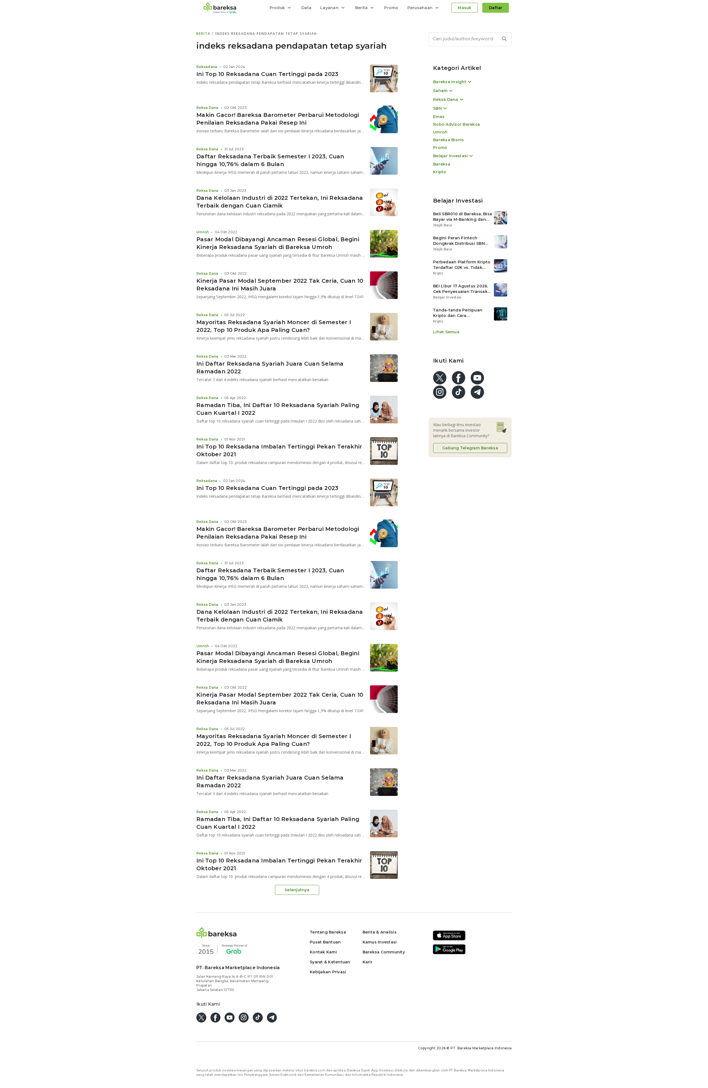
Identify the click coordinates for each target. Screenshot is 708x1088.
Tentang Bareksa (328, 932)
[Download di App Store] (449, 939)
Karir (368, 961)
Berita (204, 33)
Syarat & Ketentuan (330, 961)
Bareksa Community (384, 952)
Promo (391, 7)
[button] (216, 936)
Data (306, 7)
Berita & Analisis (380, 932)
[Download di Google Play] (449, 953)
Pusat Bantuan (325, 942)
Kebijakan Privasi (328, 971)
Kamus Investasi (380, 942)
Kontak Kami (323, 952)
